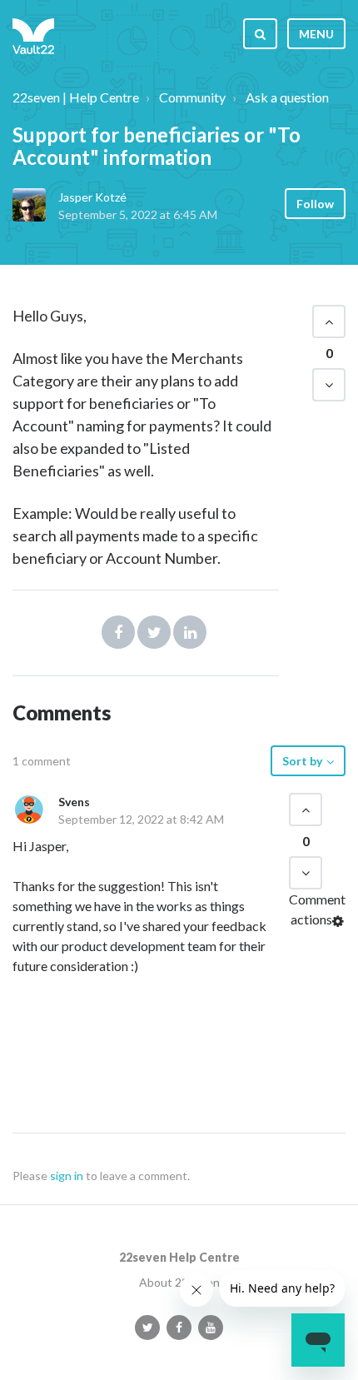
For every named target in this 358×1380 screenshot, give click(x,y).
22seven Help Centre (179, 1257)
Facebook (118, 632)
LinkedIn (189, 632)
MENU (316, 34)
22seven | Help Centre (75, 97)
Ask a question (287, 97)
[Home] (33, 33)
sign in (66, 1175)
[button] (329, 321)
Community (192, 97)
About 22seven (179, 1282)
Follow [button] (315, 204)
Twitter (154, 632)
